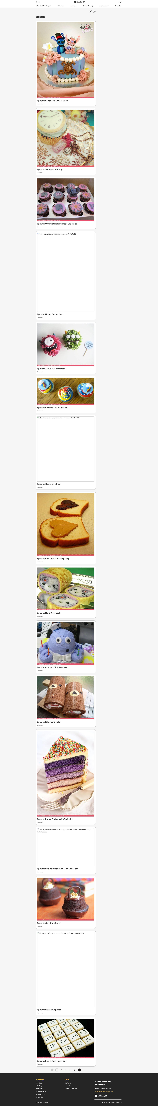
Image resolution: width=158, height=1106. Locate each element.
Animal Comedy (41, 1091)
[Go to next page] (79, 1070)
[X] (94, 11)
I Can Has (39, 1083)
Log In (120, 2)
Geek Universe (40, 1094)
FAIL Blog (39, 1086)
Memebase (39, 1088)
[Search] (39, 2)
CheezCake (39, 1097)
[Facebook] (90, 11)
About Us (67, 1086)
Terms (103, 1102)
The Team (68, 1083)
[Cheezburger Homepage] (79, 2)
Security (113, 1102)
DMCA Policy (119, 1102)
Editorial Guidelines (71, 1088)
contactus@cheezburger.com (104, 1091)
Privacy (108, 1102)
